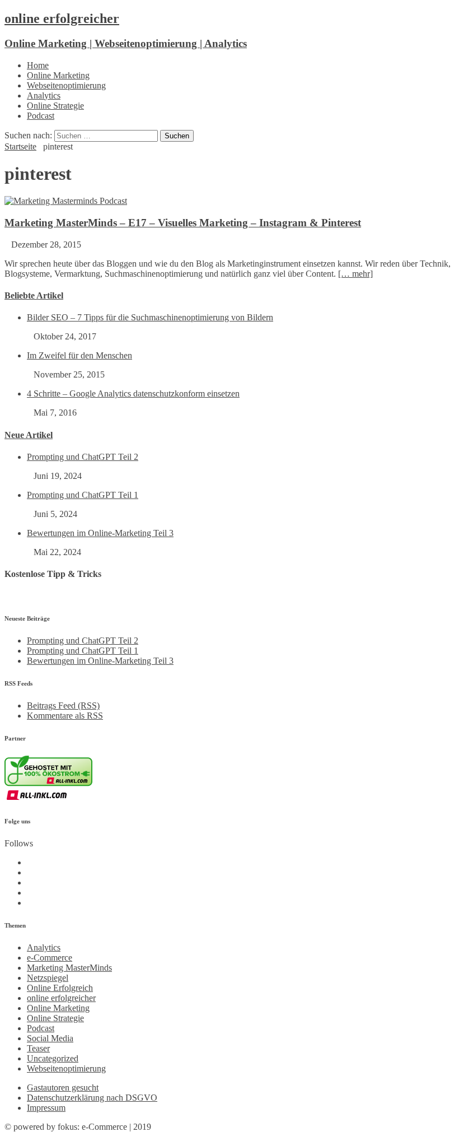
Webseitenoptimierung (66, 85)
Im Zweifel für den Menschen (79, 355)
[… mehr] (355, 273)
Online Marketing (58, 75)
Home (38, 65)
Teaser (38, 1048)
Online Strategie (55, 105)
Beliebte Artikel (33, 295)
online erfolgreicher (61, 998)
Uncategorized (52, 1058)
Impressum (46, 1107)
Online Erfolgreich (60, 988)
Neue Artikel (28, 435)
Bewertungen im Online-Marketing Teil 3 (100, 533)
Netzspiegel (47, 977)
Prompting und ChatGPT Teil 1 (82, 495)
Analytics (43, 95)
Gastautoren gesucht (63, 1087)
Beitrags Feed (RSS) (63, 705)
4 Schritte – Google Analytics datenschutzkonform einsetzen (133, 393)
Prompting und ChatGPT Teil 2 (82, 457)
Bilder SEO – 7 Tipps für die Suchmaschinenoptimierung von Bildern (150, 317)
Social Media (50, 1038)
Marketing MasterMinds (69, 967)
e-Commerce (49, 957)
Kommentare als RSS (65, 715)
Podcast (40, 115)
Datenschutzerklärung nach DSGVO (92, 1097)
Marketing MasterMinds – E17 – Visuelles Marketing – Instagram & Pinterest (182, 223)
